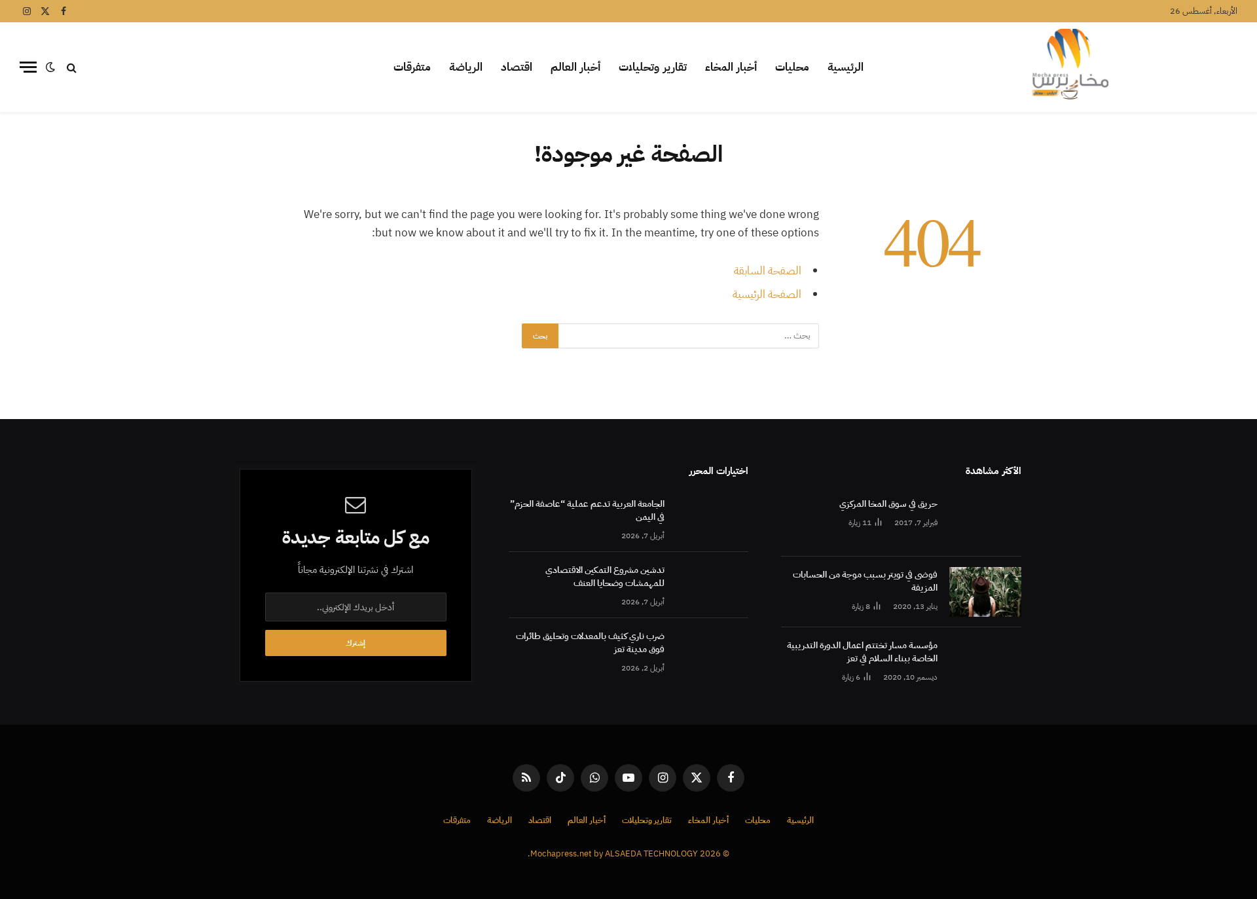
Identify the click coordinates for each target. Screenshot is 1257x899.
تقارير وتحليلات (652, 67)
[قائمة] (28, 67)
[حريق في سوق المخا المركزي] (985, 521)
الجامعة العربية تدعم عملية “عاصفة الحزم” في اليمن (587, 511)
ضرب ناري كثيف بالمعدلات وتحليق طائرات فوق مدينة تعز (590, 643)
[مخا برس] (1069, 67)
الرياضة (466, 67)
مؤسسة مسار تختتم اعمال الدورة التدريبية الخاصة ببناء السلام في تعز (862, 652)
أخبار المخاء (731, 67)
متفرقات (412, 67)
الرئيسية (846, 67)
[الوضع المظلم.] (50, 67)
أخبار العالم (575, 67)
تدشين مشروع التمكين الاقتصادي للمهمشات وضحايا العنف (605, 577)
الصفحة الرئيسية (767, 294)
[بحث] (71, 67)
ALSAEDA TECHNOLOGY (651, 853)
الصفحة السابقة (767, 271)
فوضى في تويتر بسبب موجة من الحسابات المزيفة (865, 581)
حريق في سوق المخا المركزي (888, 504)
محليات (792, 67)
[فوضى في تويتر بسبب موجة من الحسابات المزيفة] (985, 592)
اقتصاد (516, 67)
